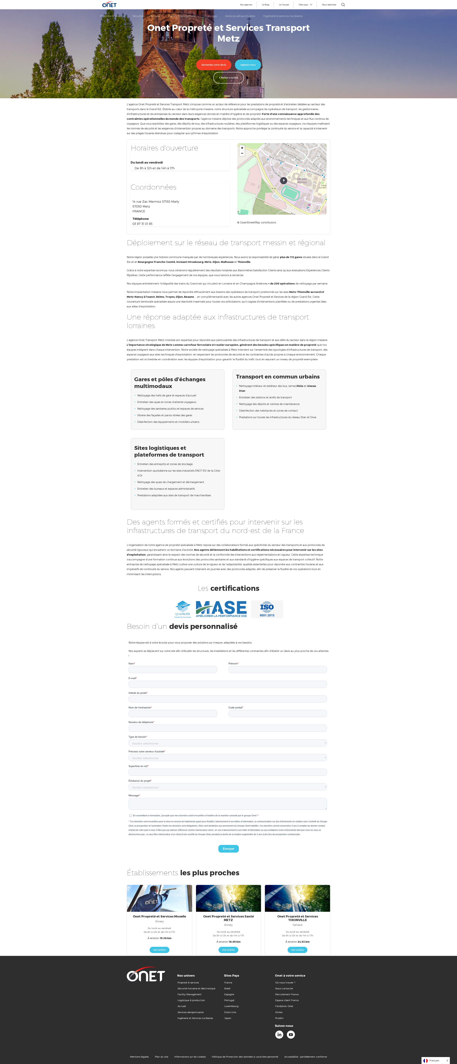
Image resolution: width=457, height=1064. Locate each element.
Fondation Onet (284, 1006)
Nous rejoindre (329, 4)
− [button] (242, 153)
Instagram (302, 1041)
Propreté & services (188, 982)
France (228, 982)
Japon (227, 1018)
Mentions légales (139, 1056)
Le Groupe (284, 4)
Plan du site (161, 1056)
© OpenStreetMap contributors (256, 222)
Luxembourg (231, 1006)
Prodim (279, 1018)
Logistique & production (191, 1000)
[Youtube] (291, 1035)
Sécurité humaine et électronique (196, 988)
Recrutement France (287, 994)
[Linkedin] (279, 1035)
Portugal (229, 1000)
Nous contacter (284, 988)
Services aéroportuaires (191, 1012)
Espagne (229, 994)
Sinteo (278, 1012)
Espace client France (287, 1000)
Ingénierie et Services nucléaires (195, 1018)
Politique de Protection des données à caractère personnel (245, 1056)
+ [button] (242, 148)
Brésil (227, 988)
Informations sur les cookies (190, 1056)
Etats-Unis (230, 1012)
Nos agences (246, 4)
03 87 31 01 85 (142, 223)
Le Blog (265, 4)
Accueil (182, 1006)
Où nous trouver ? (285, 982)
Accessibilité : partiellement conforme (305, 1056)
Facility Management (190, 994)
